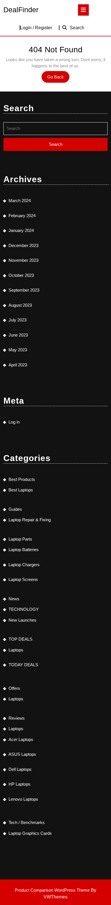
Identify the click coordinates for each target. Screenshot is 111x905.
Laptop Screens (23, 579)
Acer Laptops (21, 739)
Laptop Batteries (24, 549)
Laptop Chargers (24, 564)
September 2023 (24, 290)
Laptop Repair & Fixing (30, 519)
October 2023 (21, 275)
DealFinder (20, 10)
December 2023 (23, 245)
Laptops (16, 649)
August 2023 (20, 305)
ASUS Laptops (22, 754)
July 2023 (17, 319)
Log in (14, 422)
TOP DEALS (20, 639)
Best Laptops (21, 489)
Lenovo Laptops (23, 799)
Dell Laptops (20, 769)
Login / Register (36, 27)
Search (77, 27)
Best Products (22, 479)
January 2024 (21, 230)
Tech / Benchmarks (27, 822)
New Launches (22, 620)
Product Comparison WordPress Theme (53, 890)
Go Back (58, 78)
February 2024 (22, 215)
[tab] (83, 10)
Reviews (17, 718)
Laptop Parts (20, 539)
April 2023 (18, 364)
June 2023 (18, 335)
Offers (14, 688)
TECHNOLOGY (24, 609)
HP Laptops (19, 784)
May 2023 (18, 349)
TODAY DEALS (23, 664)
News (14, 598)
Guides (15, 509)
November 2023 (23, 260)
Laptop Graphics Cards (30, 833)
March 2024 (20, 200)
